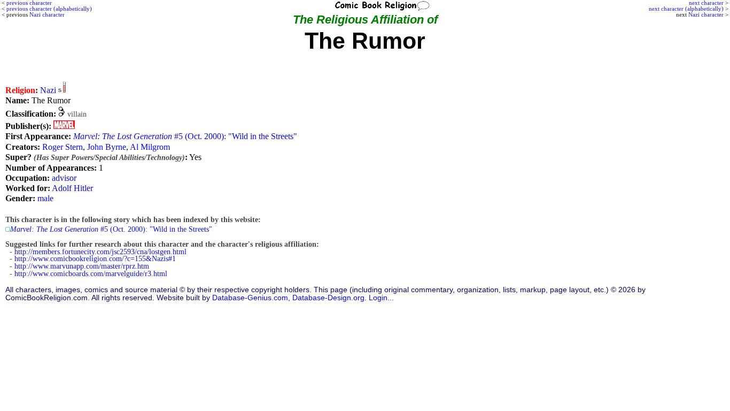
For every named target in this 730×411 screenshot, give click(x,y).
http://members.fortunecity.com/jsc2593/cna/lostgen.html (100, 252)
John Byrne (106, 146)
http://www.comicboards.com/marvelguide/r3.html (90, 274)
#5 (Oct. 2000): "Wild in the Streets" (185, 136)
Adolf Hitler (72, 188)
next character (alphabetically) (686, 8)
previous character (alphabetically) (49, 8)
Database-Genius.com (250, 298)
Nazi (48, 90)
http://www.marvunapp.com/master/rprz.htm (81, 266)
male (45, 198)
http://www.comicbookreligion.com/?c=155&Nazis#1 (95, 259)
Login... (381, 298)
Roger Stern (62, 146)
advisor (64, 177)
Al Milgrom (150, 146)
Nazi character (706, 14)
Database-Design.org (328, 298)
